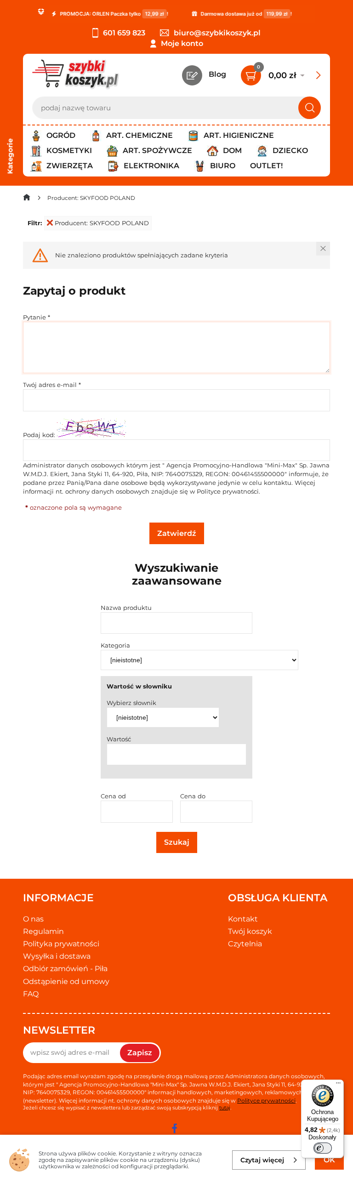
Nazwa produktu (126, 607)
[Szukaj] (309, 108)
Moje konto (182, 43)
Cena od (113, 796)
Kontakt (243, 919)
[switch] (322, 1148)
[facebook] (174, 1128)
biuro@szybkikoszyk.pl (217, 32)
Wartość (119, 739)
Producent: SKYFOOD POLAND (102, 223)
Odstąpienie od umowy (66, 981)
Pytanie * (36, 317)
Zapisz (139, 1052)
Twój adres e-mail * (52, 384)
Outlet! (266, 165)
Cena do (192, 796)
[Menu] (338, 1085)
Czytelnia (245, 943)
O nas (33, 919)
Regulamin (43, 931)
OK (329, 1159)
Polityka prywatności (61, 943)
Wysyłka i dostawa (57, 956)
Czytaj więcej (262, 1160)
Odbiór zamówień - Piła (65, 968)
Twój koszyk (250, 931)
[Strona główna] (26, 199)
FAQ (31, 994)
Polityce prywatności (228, 491)
